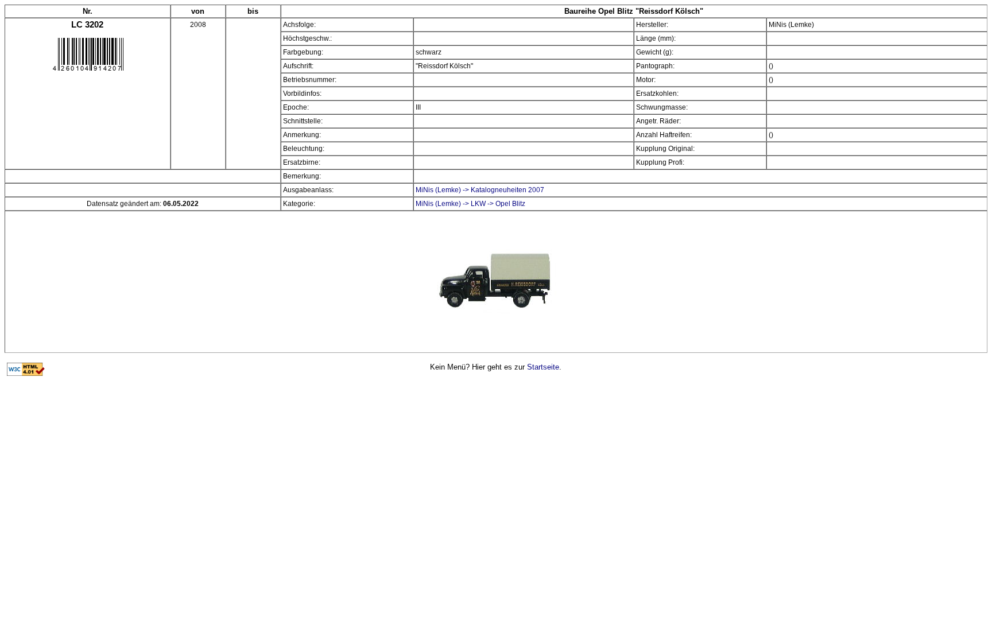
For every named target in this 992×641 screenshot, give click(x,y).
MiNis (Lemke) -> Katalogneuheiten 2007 (480, 190)
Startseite (543, 367)
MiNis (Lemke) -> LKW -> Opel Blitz (470, 204)
